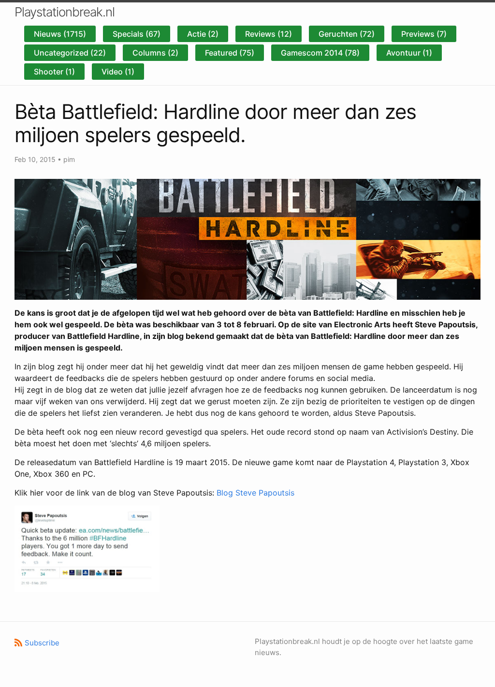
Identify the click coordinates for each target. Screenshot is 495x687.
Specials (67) (136, 34)
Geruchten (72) (347, 34)
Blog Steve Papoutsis (255, 492)
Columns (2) (155, 53)
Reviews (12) (268, 34)
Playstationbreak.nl (65, 11)
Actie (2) (202, 34)
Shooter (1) (54, 71)
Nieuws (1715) (60, 34)
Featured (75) (229, 53)
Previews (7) (424, 34)
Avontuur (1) (409, 53)
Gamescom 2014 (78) (320, 53)
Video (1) (118, 71)
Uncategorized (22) (70, 53)
